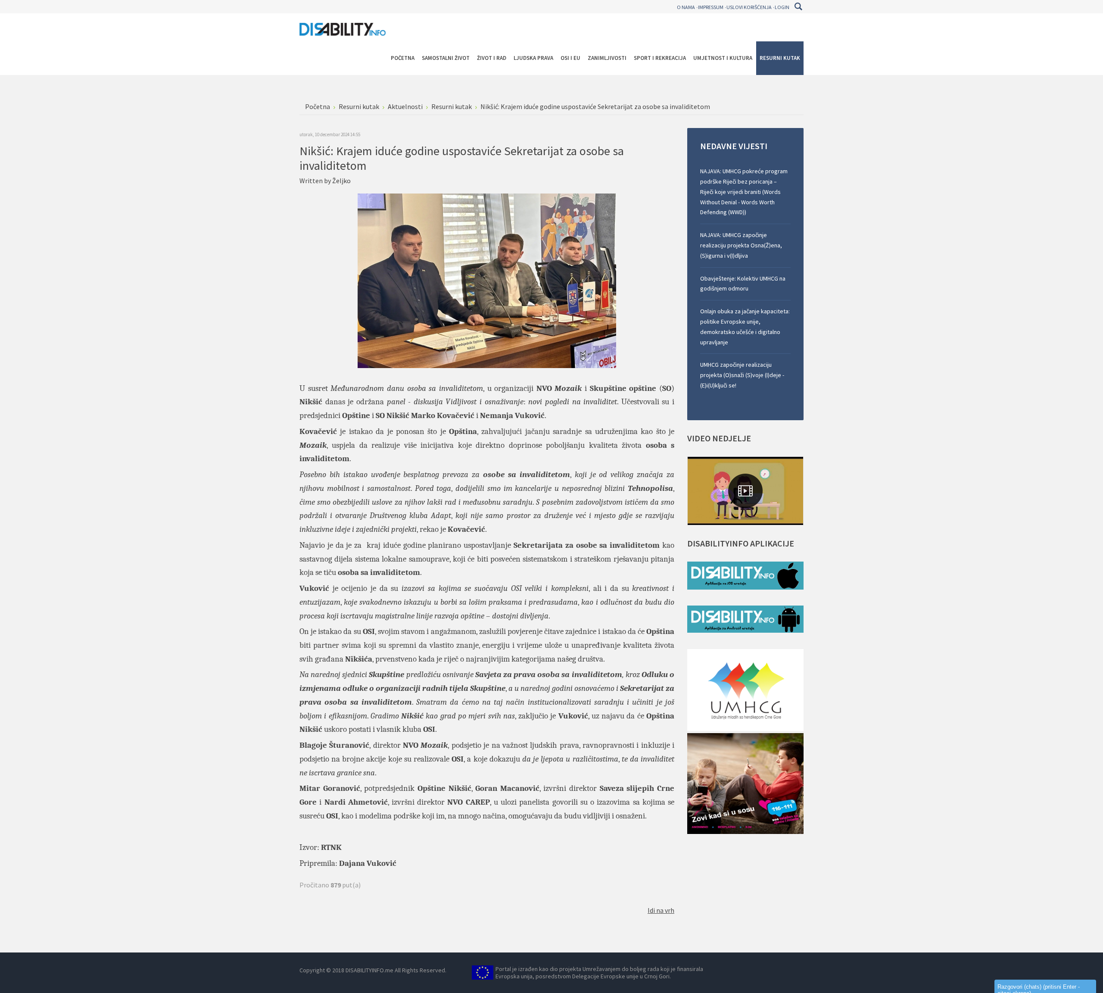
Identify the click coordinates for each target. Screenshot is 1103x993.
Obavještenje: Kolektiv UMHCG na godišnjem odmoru (742, 284)
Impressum (710, 7)
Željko (341, 180)
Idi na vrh (661, 910)
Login (782, 7)
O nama (686, 7)
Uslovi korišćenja (749, 7)
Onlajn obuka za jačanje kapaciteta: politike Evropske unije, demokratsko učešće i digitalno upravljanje (745, 326)
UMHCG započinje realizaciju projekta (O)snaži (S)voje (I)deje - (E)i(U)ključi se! (742, 375)
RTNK (331, 847)
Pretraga (798, 6)
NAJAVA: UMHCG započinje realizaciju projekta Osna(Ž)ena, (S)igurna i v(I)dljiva (741, 245)
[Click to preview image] (487, 279)
